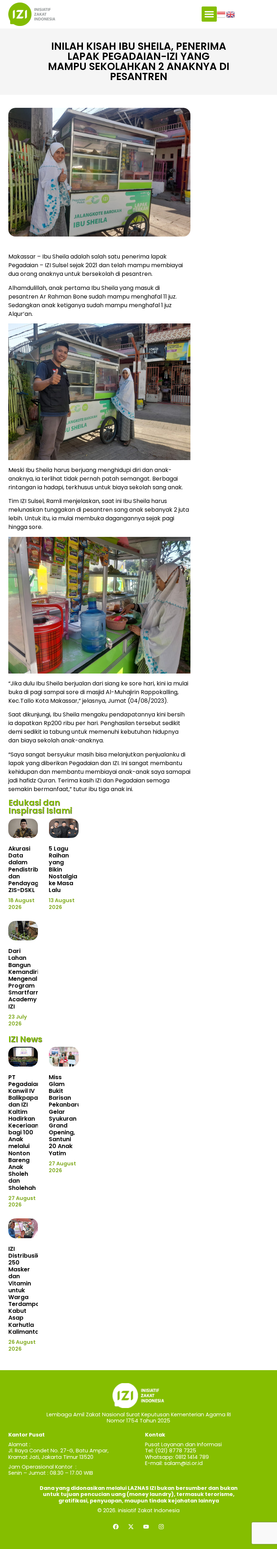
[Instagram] (161, 1526)
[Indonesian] (221, 14)
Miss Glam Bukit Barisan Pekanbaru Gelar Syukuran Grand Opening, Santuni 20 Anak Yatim (65, 1115)
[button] (209, 14)
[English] (231, 14)
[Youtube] (146, 1526)
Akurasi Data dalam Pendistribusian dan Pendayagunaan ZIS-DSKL (32, 869)
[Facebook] (116, 1526)
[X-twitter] (131, 1526)
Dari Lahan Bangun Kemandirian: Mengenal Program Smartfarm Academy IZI (28, 979)
